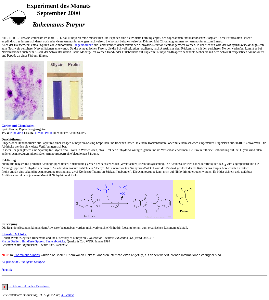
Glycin (39, 132)
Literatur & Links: (14, 234)
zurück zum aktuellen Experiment (29, 286)
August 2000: (23, 261)
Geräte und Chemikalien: (18, 125)
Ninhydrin (16, 132)
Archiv (7, 269)
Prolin (49, 132)
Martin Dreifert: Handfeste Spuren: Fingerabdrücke (33, 241)
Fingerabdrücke (83, 45)
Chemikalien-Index (27, 255)
